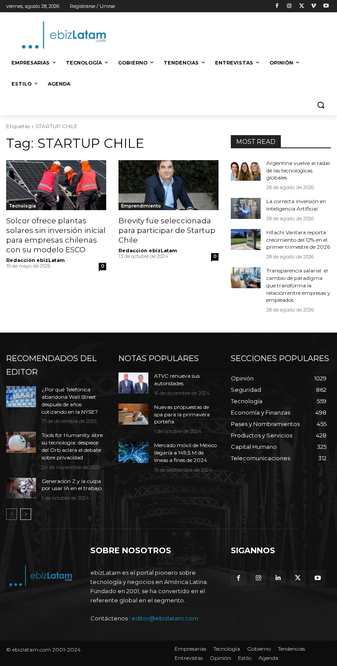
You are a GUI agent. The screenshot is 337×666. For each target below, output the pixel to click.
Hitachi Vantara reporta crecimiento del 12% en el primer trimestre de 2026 (298, 240)
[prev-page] (11, 514)
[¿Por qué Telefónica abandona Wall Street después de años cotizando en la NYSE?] (21, 396)
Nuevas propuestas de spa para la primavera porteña (182, 414)
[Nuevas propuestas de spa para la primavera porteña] (133, 414)
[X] (302, 6)
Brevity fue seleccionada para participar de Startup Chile (166, 230)
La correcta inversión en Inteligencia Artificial (296, 205)
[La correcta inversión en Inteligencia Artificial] (246, 208)
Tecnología (22, 206)
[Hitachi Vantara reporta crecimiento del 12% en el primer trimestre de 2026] (246, 239)
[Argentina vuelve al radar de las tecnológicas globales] (246, 170)
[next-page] (25, 514)
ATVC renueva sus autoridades (177, 379)
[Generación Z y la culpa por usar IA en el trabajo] (21, 488)
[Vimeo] (313, 6)
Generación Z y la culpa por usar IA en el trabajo (72, 485)
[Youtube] (326, 6)
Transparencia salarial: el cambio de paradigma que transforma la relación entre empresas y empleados (298, 285)
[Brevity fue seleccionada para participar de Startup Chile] (168, 185)
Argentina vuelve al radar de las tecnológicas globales (298, 170)
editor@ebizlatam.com (165, 618)
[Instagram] (289, 6)
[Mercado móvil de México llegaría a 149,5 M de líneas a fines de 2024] (133, 452)
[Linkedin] (278, 578)
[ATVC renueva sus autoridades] (133, 383)
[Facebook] (277, 6)
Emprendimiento (141, 206)
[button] (320, 105)
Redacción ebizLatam (35, 260)
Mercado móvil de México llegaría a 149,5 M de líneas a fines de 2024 (185, 452)
